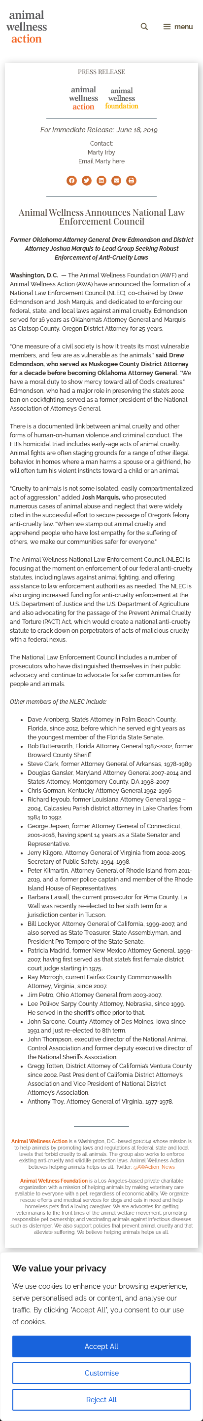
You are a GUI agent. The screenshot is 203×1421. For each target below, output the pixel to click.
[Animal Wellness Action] (26, 26)
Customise (102, 1373)
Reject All (101, 1400)
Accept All (101, 1346)
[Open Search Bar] (144, 26)
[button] (71, 181)
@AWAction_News (154, 1167)
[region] (101, 1336)
